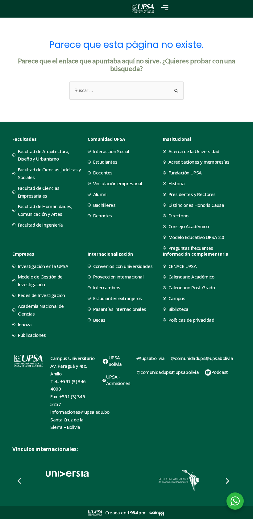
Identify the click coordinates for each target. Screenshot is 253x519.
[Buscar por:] (126, 90)
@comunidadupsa (155, 372)
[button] (19, 480)
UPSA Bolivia (115, 360)
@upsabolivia (150, 358)
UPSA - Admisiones (118, 380)
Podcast (219, 372)
